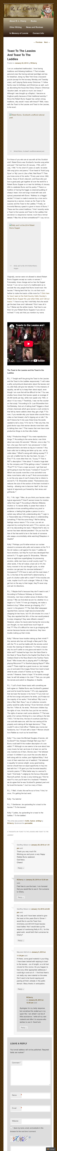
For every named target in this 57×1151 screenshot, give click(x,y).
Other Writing (16, 27)
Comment (16, 1062)
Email (16, 1108)
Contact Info (38, 33)
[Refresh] (29, 1137)
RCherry (33, 63)
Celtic (27, 821)
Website (15, 1121)
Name (16, 1095)
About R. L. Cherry (18, 21)
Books (34, 21)
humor (32, 821)
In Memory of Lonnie (19, 33)
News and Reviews (34, 27)
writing (38, 821)
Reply (21, 868)
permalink (28, 823)
